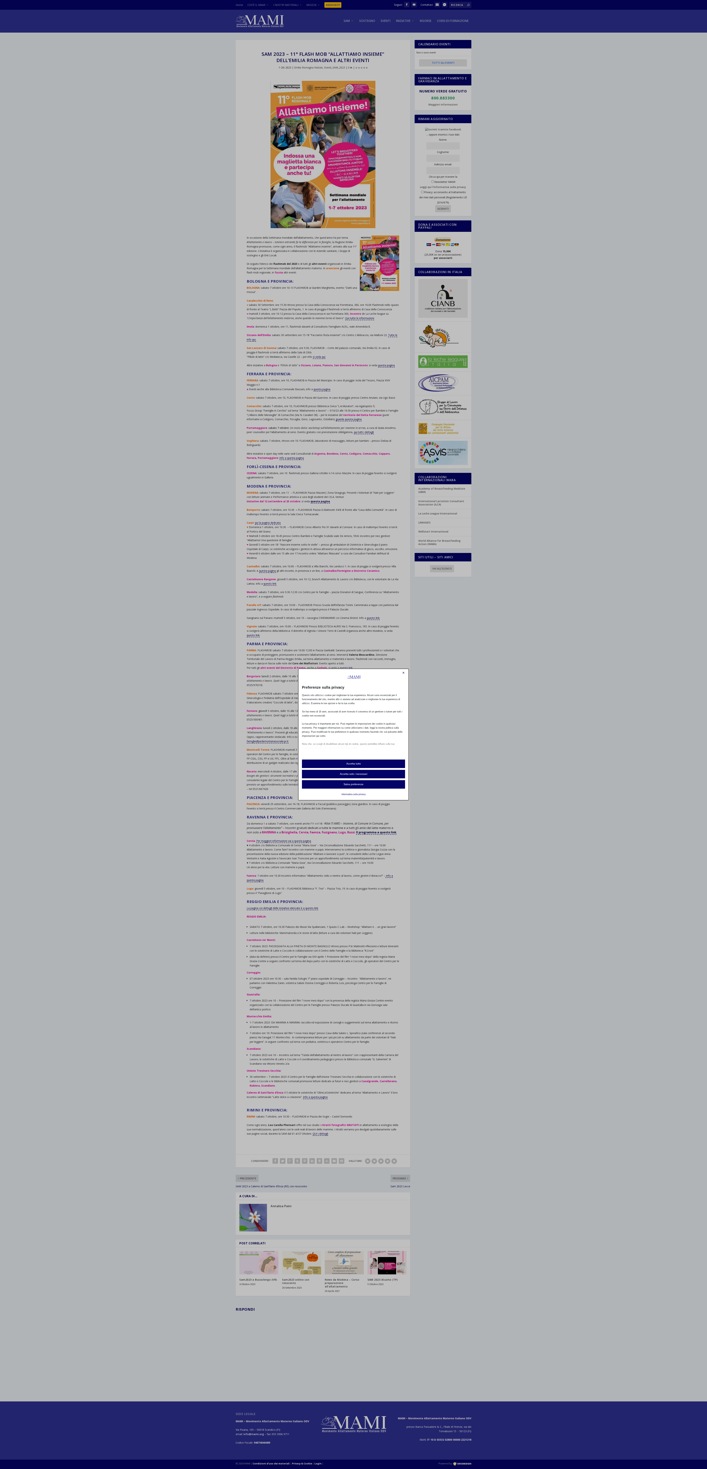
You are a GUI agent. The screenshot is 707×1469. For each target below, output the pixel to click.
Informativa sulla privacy (354, 794)
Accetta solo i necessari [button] (353, 773)
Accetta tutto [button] (353, 763)
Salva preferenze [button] (353, 784)
